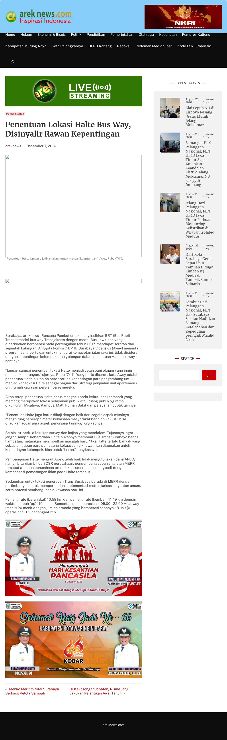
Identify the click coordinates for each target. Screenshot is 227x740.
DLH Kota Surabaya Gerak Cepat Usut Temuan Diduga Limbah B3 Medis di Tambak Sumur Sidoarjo (199, 269)
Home (10, 35)
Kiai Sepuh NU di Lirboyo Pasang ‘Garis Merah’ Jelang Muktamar (200, 116)
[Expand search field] (12, 62)
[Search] (209, 375)
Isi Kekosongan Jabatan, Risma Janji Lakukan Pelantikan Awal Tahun (98, 691)
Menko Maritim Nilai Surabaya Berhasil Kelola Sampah (32, 691)
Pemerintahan (15, 113)
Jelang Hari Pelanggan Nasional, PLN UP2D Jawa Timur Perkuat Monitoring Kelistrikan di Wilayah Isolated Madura (200, 220)
